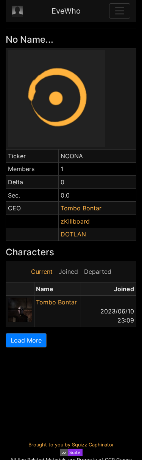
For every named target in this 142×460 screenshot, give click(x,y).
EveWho (66, 10)
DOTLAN (73, 234)
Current (42, 271)
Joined (68, 271)
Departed (97, 271)
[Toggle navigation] (119, 11)
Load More (26, 340)
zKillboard (75, 221)
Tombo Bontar (81, 208)
